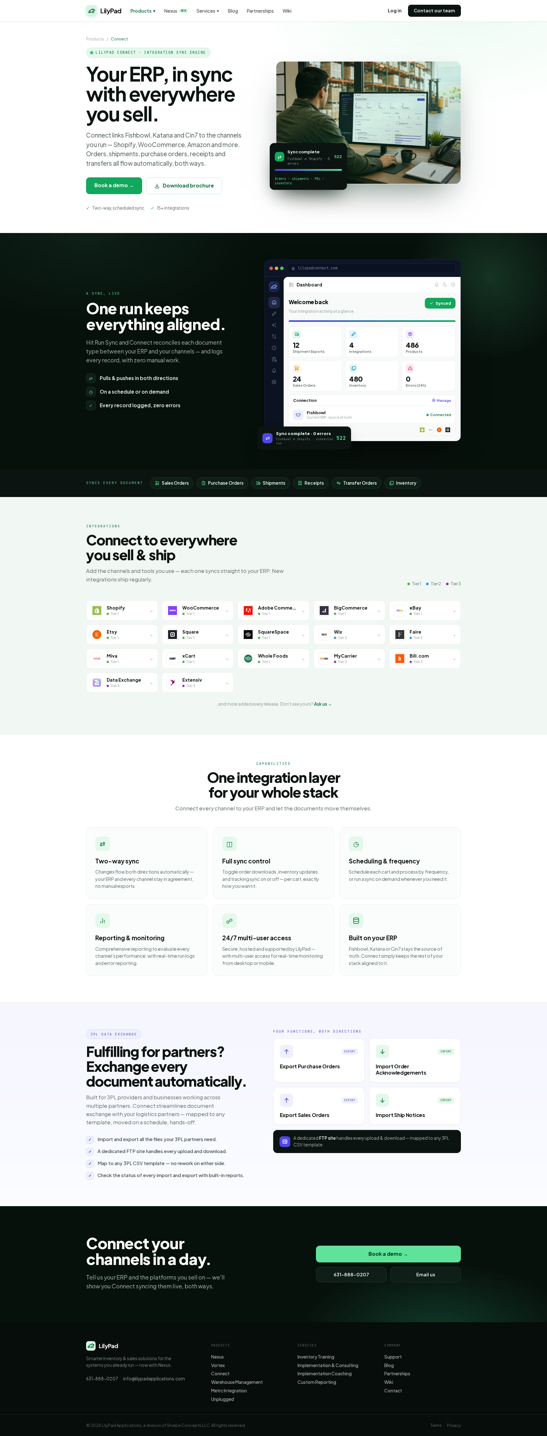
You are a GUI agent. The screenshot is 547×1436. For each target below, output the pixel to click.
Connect (220, 1373)
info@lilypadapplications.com (154, 1378)
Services (208, 11)
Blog (233, 11)
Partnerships (260, 11)
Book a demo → (114, 185)
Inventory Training (316, 1356)
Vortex (218, 1365)
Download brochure (188, 185)
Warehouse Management (237, 1382)
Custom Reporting (317, 1382)
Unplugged (222, 1399)
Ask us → (323, 704)
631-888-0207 (351, 1274)
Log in (395, 10)
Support (393, 1356)
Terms (436, 1425)
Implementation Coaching (325, 1373)
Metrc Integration (229, 1390)
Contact (393, 1390)
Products (142, 11)
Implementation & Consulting (328, 1365)
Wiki (287, 11)
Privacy (454, 1425)
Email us (425, 1274)
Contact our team (434, 10)
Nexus (175, 11)
